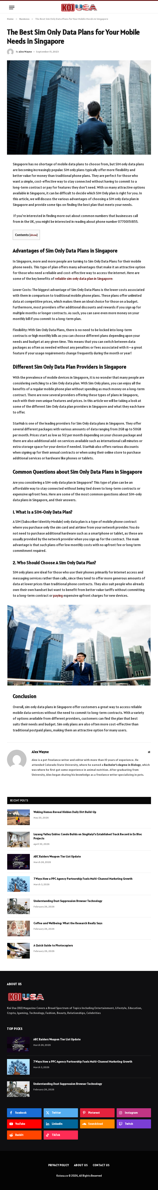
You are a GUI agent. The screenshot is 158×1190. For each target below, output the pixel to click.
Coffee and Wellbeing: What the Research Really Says (68, 923)
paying (58, 595)
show (33, 235)
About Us (81, 1165)
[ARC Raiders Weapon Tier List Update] (18, 862)
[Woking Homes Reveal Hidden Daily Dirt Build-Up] (18, 817)
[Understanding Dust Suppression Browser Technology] (18, 906)
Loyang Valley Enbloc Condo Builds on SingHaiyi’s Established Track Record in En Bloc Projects (88, 836)
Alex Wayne (25, 51)
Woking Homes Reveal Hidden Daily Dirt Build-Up (65, 812)
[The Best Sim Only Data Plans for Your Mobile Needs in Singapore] (79, 107)
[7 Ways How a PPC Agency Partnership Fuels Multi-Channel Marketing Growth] (18, 884)
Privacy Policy (58, 1165)
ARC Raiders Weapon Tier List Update (57, 856)
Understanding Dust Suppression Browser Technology (68, 901)
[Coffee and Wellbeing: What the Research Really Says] (18, 928)
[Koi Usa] (79, 7)
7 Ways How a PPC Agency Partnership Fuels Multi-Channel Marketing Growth (83, 879)
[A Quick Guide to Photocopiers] (18, 951)
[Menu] (11, 7)
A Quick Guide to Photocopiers (53, 945)
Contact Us (101, 1165)
